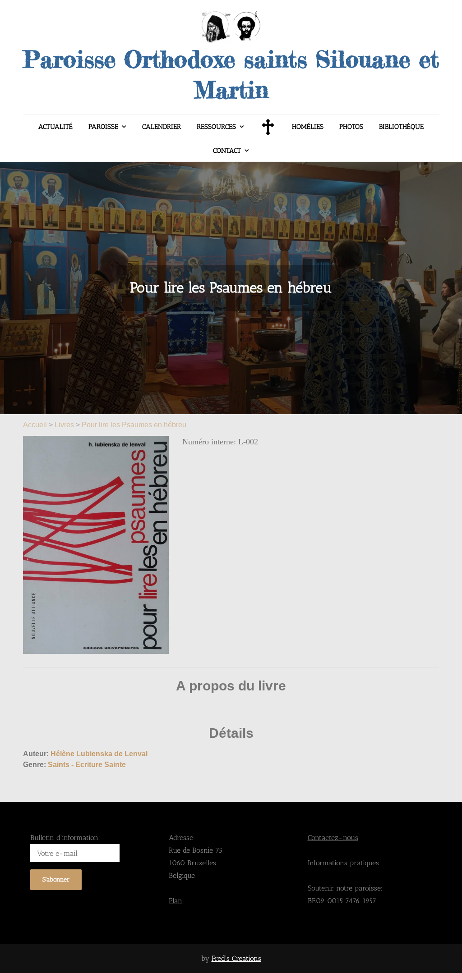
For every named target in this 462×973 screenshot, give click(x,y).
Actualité (55, 127)
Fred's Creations (236, 958)
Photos (351, 127)
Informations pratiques (343, 863)
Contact (227, 150)
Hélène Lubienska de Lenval (99, 754)
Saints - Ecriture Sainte (87, 764)
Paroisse (103, 127)
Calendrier (161, 127)
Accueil (36, 425)
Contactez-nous (333, 837)
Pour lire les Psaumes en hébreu (134, 425)
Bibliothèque (401, 127)
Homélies (307, 127)
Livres (64, 425)
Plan (175, 900)
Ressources (216, 127)
